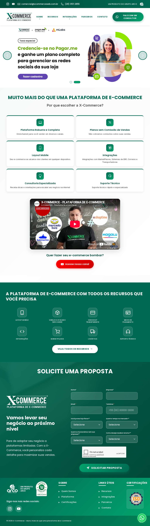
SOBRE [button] (39, 17)
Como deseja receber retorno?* (118, 433)
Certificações (68, 502)
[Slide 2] (79, 82)
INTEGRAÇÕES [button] (70, 17)
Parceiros (107, 502)
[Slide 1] (73, 82)
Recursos (106, 491)
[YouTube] (13, 4)
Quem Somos (68, 491)
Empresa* (110, 390)
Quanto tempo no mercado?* (117, 419)
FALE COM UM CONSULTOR (130, 16)
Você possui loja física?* (80, 419)
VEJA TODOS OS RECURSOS (73, 348)
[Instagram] (7, 4)
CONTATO (102, 17)
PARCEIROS (87, 17)
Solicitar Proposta (106, 468)
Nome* (73, 390)
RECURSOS (53, 17)
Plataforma (67, 496)
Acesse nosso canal (77, 264)
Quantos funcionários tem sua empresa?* (83, 433)
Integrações (108, 496)
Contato (106, 507)
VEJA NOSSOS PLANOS (37, 76)
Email (73, 404)
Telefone (110, 404)
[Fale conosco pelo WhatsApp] (142, 518)
